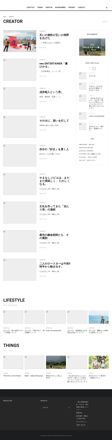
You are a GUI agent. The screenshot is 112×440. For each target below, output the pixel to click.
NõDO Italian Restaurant (34, 376)
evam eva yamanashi (96, 116)
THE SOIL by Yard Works (12, 376)
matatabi (83, 144)
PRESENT (71, 7)
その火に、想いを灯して (54, 120)
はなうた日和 (93, 157)
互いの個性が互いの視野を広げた (54, 36)
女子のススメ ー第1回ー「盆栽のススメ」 (96, 128)
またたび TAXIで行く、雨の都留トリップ (34, 332)
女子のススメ (92, 160)
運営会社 (79, 413)
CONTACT (81, 7)
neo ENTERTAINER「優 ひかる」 (53, 65)
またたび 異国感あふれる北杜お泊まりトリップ (77, 332)
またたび (92, 76)
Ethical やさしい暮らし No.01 (54, 377)
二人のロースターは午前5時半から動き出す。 (54, 265)
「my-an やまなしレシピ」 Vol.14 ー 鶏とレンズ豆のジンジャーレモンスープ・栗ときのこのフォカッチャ (96, 103)
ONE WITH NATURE (86, 147)
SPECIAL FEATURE (86, 150)
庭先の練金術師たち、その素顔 (54, 236)
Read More (42, 47)
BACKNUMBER (60, 7)
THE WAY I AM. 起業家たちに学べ (90, 154)
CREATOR (49, 7)
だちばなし (83, 157)
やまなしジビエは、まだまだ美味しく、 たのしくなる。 (54, 181)
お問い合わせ (81, 425)
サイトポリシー (81, 422)
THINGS (40, 7)
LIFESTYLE (30, 7)
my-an (92, 144)
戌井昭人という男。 (51, 92)
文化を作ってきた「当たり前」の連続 (54, 208)
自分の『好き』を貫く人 (54, 149)
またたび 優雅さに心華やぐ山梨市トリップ (98, 332)
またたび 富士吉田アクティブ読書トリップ (13, 332)
